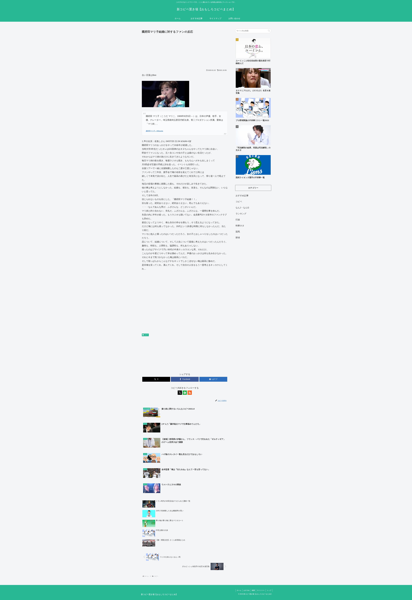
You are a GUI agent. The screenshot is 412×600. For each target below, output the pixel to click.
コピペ (146, 335)
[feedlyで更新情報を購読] (185, 392)
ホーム (239, 590)
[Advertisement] (185, 50)
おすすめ (247, 590)
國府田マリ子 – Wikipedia (154, 131)
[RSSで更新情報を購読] (190, 392)
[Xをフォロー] (180, 392)
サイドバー (261, 590)
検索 (253, 590)
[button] (269, 31)
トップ (269, 590)
